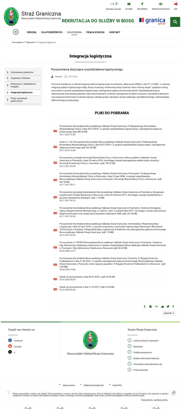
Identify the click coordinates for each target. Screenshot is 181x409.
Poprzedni (167, 312)
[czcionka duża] (116, 3)
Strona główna (18, 42)
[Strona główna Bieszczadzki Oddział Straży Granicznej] (90, 340)
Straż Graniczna (32, 13)
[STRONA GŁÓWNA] (15, 32)
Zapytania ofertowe (20, 78)
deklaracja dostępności (94, 385)
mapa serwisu (69, 385)
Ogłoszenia (30, 42)
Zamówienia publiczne (22, 72)
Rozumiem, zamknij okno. (154, 400)
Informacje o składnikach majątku (23, 85)
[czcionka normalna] (111, 4)
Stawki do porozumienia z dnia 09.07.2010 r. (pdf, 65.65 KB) (87, 278)
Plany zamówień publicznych (19, 99)
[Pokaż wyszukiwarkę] (175, 22)
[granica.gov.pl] (152, 21)
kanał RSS (117, 385)
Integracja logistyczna (47, 42)
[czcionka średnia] (113, 3)
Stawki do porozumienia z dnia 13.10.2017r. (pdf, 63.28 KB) (87, 288)
